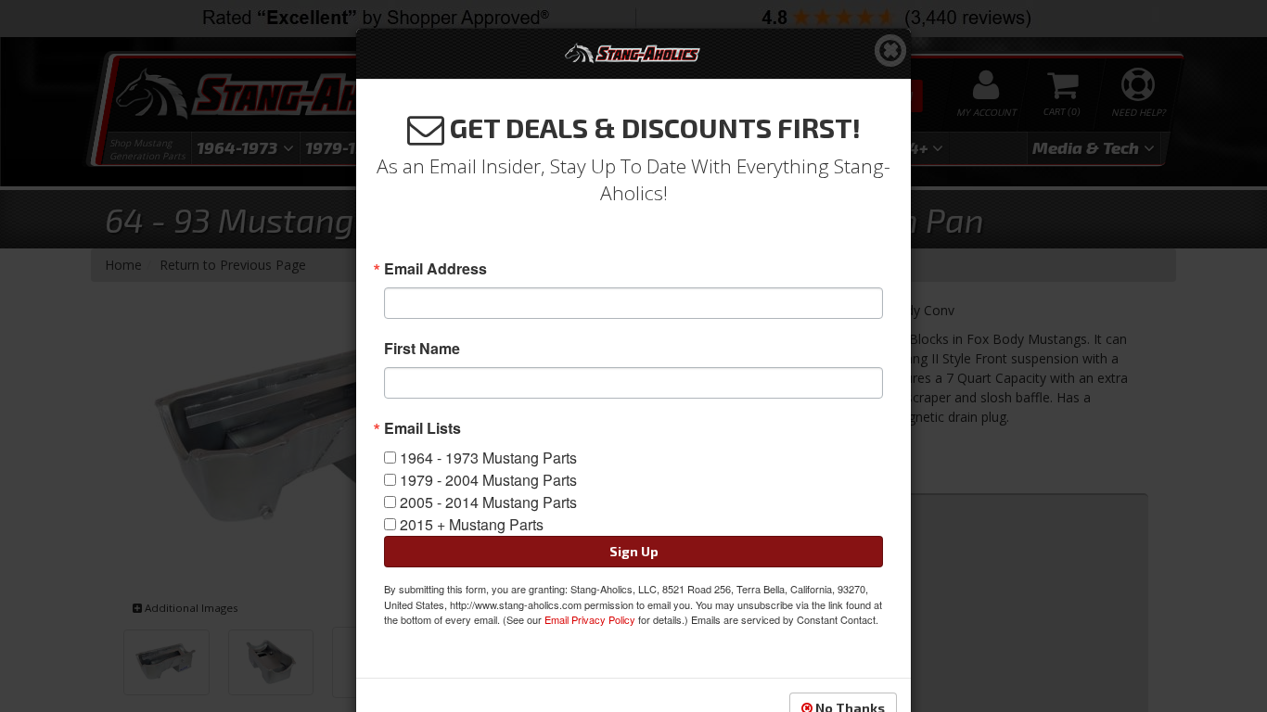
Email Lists (422, 428)
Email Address (435, 268)
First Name (422, 348)
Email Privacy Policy (589, 619)
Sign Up (634, 551)
